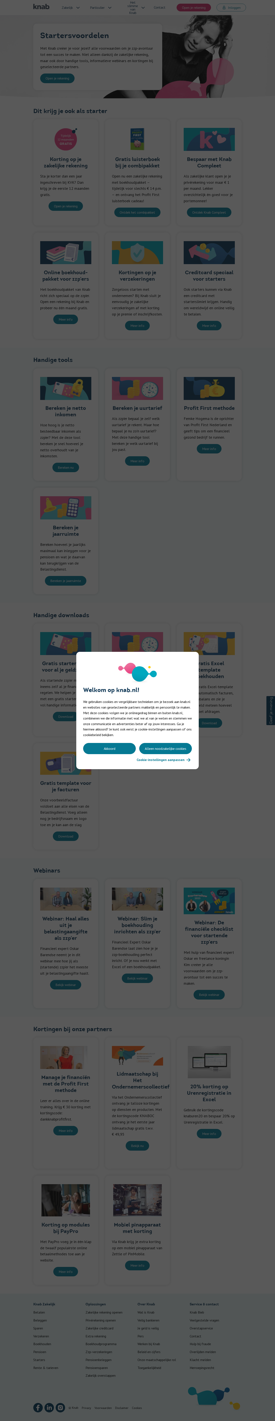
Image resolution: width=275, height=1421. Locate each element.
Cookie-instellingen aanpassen (161, 760)
